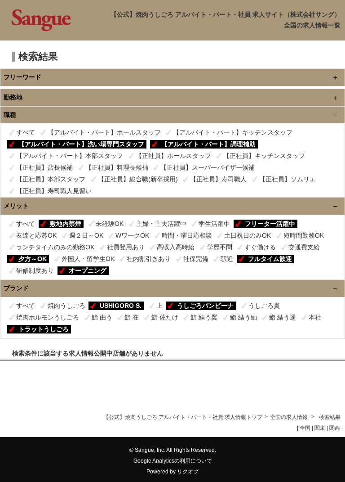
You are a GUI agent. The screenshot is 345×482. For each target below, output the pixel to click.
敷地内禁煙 (65, 223)
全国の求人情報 (289, 417)
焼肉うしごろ (66, 305)
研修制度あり (35, 270)
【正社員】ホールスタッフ (173, 155)
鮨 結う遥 (282, 317)
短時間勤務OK (303, 235)
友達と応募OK (36, 235)
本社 (315, 317)
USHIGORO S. (121, 305)
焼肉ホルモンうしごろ (47, 317)
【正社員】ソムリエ (287, 179)
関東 (319, 428)
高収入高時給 (176, 247)
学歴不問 (219, 247)
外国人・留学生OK (88, 258)
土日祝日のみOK (247, 235)
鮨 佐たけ (164, 317)
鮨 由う (102, 317)
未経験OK (110, 223)
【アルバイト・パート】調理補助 (208, 144)
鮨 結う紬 (243, 317)
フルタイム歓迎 (270, 258)
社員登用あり (126, 247)
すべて (25, 132)
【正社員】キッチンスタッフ (264, 155)
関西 (334, 428)
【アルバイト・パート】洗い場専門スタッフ (81, 144)
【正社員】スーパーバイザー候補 (207, 167)
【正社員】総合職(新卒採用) (138, 179)
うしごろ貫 (264, 305)
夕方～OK (32, 258)
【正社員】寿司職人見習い (54, 190)
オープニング (87, 270)
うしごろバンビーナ (205, 305)
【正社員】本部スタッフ (50, 179)
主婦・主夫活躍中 (161, 223)
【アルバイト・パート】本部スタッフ (69, 155)
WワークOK (132, 235)
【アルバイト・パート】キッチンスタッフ (232, 132)
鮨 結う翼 (203, 317)
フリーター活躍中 (270, 223)
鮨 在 (131, 317)
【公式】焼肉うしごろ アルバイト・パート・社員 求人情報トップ (182, 417)
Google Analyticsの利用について (172, 461)
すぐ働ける (260, 247)
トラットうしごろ (43, 329)
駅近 (227, 258)
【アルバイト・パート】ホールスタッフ (104, 132)
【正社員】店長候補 (44, 167)
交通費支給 (304, 247)
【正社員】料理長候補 (116, 167)
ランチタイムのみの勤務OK (55, 247)
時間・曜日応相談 (187, 235)
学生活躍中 (214, 223)
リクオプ (188, 471)
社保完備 (195, 258)
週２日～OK (86, 235)
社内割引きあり (149, 258)
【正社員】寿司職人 (218, 179)
